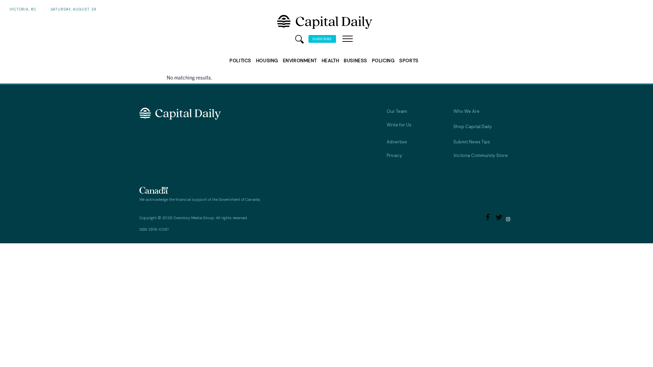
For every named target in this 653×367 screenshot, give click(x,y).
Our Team (397, 111)
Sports (408, 60)
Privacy (394, 155)
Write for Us (399, 125)
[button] (347, 39)
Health (330, 60)
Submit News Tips (471, 142)
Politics (240, 60)
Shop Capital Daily (472, 126)
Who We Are (466, 111)
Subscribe (322, 39)
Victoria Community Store (480, 155)
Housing (267, 60)
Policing (383, 60)
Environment (300, 60)
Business (355, 60)
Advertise (397, 142)
